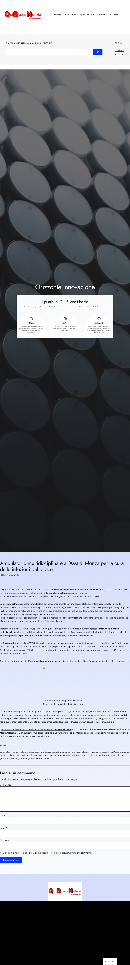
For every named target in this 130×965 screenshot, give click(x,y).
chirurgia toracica (64, 752)
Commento (6, 784)
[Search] (98, 52)
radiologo (25, 758)
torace (46, 758)
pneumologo (14, 758)
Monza (94, 755)
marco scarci (69, 755)
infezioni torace (36, 755)
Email (3, 828)
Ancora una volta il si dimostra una (36, 729)
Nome (3, 815)
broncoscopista (48, 752)
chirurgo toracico (98, 752)
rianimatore (36, 758)
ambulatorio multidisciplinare (14, 752)
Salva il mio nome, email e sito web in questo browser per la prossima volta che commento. (47, 852)
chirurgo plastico (82, 752)
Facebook (119, 50)
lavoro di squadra (53, 755)
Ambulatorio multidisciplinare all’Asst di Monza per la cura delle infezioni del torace (62, 566)
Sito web (4, 840)
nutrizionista (104, 755)
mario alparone (83, 755)
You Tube (119, 54)
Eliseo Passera (114, 752)
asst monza (34, 752)
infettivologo (22, 755)
